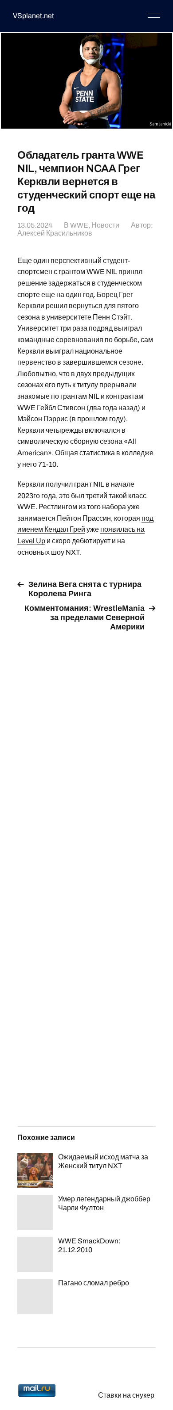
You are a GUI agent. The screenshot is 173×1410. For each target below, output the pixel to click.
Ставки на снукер (126, 1395)
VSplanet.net (33, 15)
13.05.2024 (34, 225)
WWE (79, 225)
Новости (105, 225)
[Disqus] (86, 749)
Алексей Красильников (54, 233)
